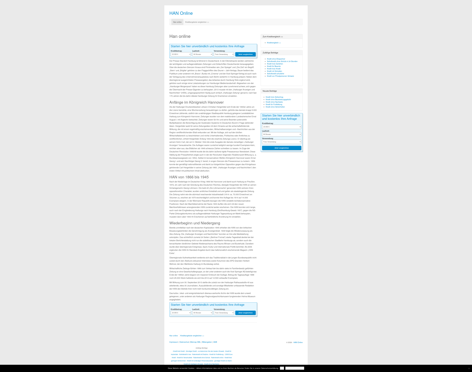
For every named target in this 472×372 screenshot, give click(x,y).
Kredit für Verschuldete (184, 357)
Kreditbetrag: (176, 51)
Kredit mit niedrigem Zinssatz (193, 364)
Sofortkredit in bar (185, 354)
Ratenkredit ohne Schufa (201, 357)
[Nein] (469, 368)
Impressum (173, 342)
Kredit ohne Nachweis (274, 102)
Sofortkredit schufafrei (275, 73)
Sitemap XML (195, 342)
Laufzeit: (196, 51)
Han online (177, 22)
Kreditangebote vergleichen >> (197, 22)
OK (282, 368)
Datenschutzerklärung (294, 368)
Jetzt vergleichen (245, 54)
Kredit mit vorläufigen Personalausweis (200, 361)
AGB (215, 342)
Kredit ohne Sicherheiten (275, 107)
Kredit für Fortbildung (274, 104)
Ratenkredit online (217, 357)
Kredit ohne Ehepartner (276, 59)
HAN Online (181, 13)
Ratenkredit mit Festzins (200, 354)
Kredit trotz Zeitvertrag (274, 97)
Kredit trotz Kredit (273, 68)
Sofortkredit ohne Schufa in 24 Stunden (282, 61)
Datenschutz (184, 342)
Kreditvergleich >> (274, 42)
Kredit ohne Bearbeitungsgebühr (278, 99)
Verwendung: (219, 51)
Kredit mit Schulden (274, 71)
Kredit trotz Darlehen (275, 63)
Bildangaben (207, 342)
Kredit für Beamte (274, 66)
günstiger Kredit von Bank (223, 361)
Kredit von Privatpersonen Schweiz (280, 76)
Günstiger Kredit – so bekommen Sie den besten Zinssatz (205, 351)
